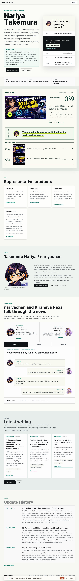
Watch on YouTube (55, 123)
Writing (46, 575)
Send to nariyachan (53, 45)
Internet (39, 344)
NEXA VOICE (9, 93)
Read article (9, 475)
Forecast (51, 575)
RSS (19, 482)
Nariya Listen (71, 575)
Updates (57, 575)
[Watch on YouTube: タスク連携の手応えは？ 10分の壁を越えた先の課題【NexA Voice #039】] (25, 107)
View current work (12, 70)
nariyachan (40, 575)
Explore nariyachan (51, 48)
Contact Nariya (26, 70)
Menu (73, 2)
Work (34, 575)
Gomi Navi (64, 575)
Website (63, 344)
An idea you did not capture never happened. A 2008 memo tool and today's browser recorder (15, 444)
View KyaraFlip (10, 202)
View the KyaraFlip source (58, 285)
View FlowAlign (34, 202)
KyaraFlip (18, 338)
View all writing (9, 482)
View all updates (9, 565)
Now (30, 575)
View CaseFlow (58, 204)
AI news (15, 344)
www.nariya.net (7, 2)
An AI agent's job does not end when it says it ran (63, 442)
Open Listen (9, 236)
